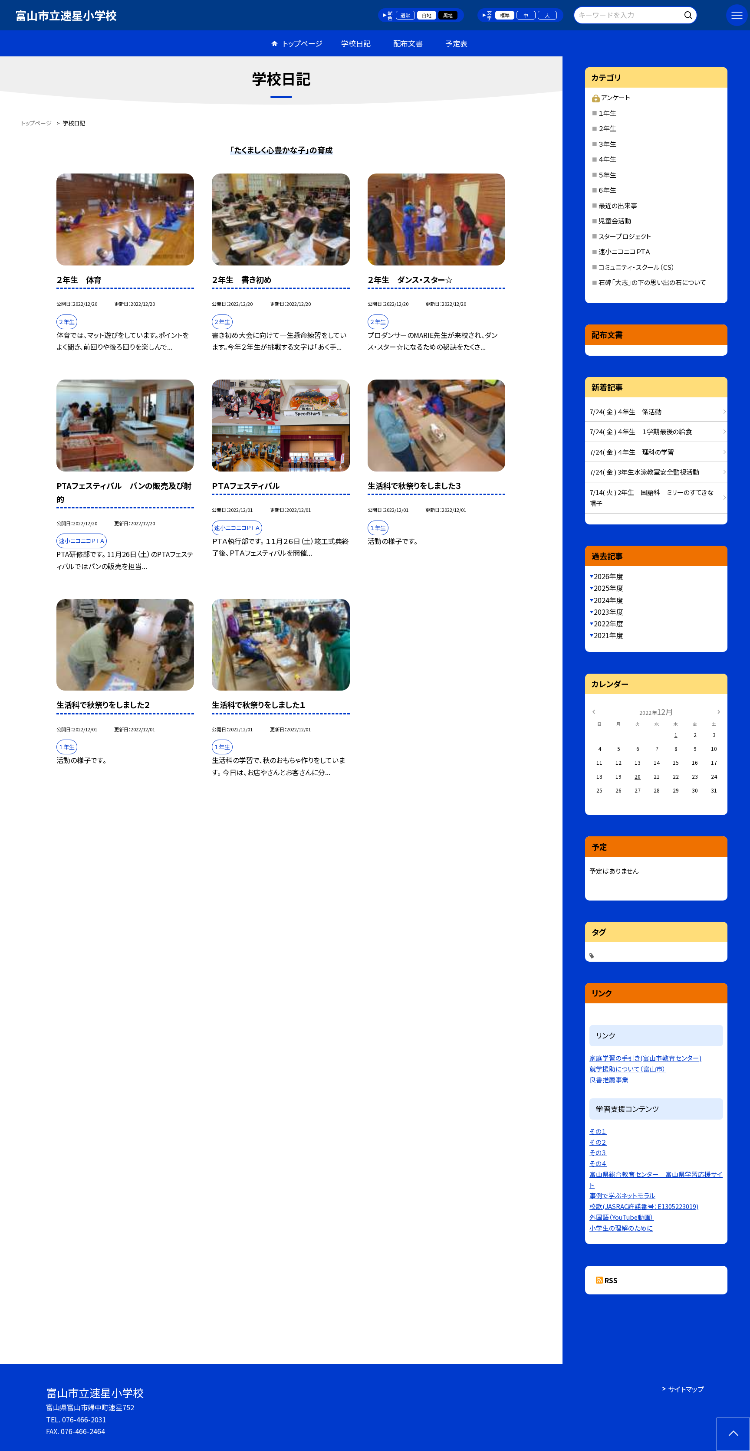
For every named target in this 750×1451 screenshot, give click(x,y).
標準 (505, 15)
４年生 (607, 159)
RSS (611, 1280)
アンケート (615, 97)
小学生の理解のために (621, 1227)
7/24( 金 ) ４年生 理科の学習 (631, 451)
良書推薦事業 (608, 1079)
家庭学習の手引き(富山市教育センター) (645, 1057)
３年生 (607, 143)
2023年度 (608, 611)
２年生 (607, 128)
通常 (405, 15)
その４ (598, 1163)
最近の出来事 (618, 205)
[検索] (689, 13)
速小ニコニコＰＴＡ (625, 251)
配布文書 (408, 43)
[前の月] (593, 711)
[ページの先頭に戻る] (733, 1434)
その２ (598, 1141)
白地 (426, 15)
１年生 (607, 113)
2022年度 (608, 623)
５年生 (607, 174)
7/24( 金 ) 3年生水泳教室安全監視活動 (644, 471)
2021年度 (608, 635)
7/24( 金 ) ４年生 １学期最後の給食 (640, 431)
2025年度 (608, 588)
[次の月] (718, 711)
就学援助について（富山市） (627, 1068)
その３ (598, 1152)
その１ (598, 1131)
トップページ (302, 43)
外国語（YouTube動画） (621, 1217)
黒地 (448, 15)
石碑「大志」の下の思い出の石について (652, 282)
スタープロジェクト (625, 236)
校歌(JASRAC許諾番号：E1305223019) (643, 1206)
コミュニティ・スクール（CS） (637, 267)
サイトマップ (686, 1389)
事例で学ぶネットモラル (622, 1195)
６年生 (607, 189)
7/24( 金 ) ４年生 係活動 (625, 411)
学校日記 (356, 43)
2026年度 (608, 576)
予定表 (456, 43)
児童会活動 (615, 220)
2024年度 (608, 600)
